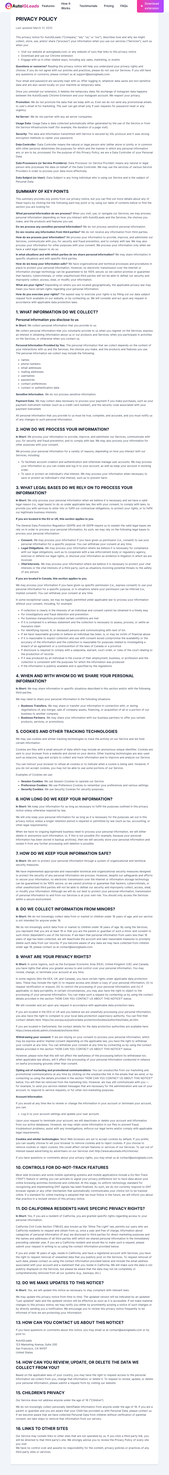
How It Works (65, 6)
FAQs (124, 6)
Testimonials (88, 6)
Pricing (109, 6)
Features (48, 6)
